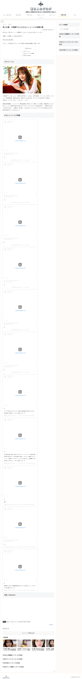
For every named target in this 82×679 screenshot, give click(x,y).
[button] (51, 645)
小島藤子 (5, 415)
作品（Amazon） (28, 55)
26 (4, 501)
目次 (26, 48)
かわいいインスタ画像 (29, 53)
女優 (20, 621)
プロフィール (27, 51)
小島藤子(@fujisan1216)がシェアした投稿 (19, 160)
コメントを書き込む (28, 633)
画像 (29, 621)
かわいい (9, 621)
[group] (10, 645)
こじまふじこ (15, 621)
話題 (5, 621)
